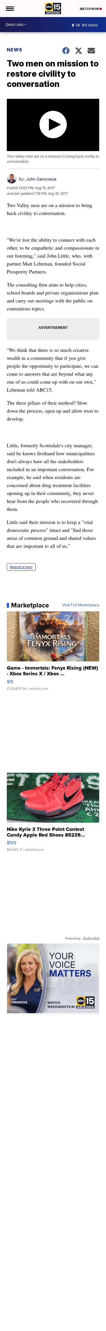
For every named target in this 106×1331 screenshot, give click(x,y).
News (14, 50)
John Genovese (41, 179)
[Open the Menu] (9, 8)
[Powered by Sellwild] (91, 939)
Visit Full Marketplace (80, 605)
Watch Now (89, 9)
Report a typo (21, 567)
